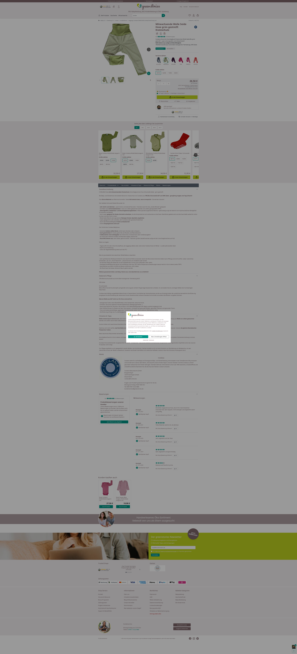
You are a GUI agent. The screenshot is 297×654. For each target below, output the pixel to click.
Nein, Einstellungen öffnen (159, 337)
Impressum (151, 340)
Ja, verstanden (138, 337)
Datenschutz (145, 340)
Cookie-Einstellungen (157, 331)
